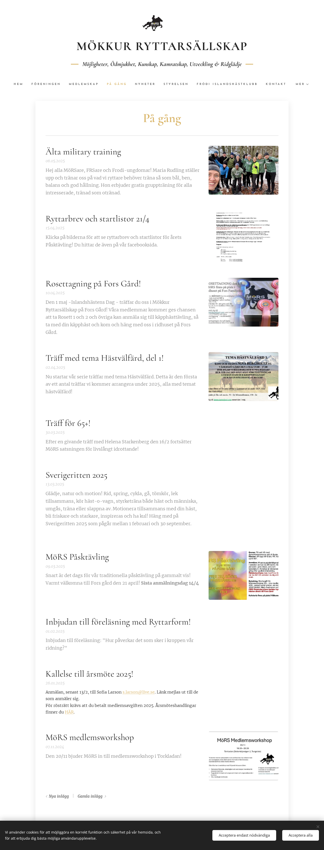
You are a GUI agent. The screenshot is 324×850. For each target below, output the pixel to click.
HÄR (69, 712)
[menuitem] (20, 84)
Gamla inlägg (90, 796)
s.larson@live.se (139, 692)
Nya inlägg (59, 796)
